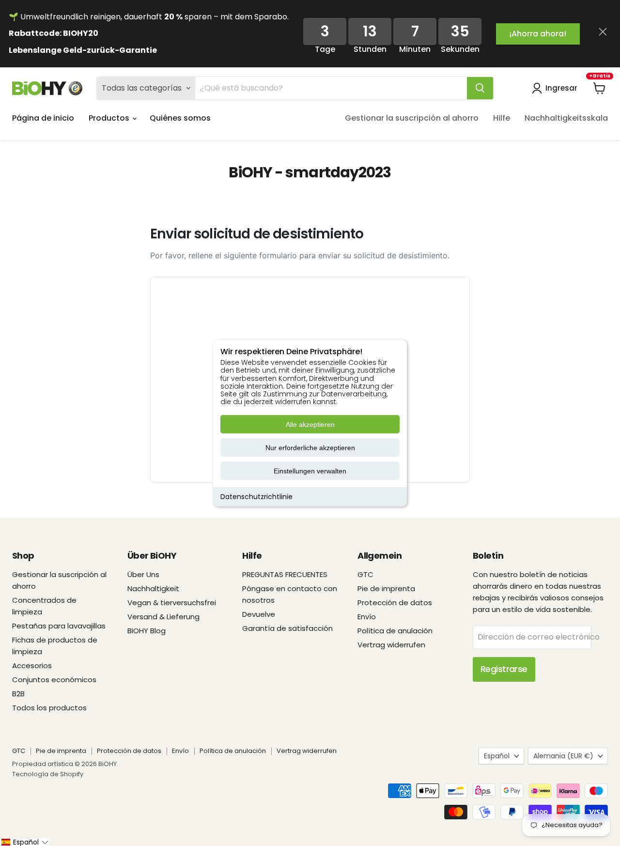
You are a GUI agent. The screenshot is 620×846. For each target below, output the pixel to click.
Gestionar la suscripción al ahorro (412, 118)
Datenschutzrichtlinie (256, 496)
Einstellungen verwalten (310, 471)
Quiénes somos (180, 118)
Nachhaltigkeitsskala (566, 118)
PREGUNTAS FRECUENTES (284, 574)
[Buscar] (480, 88)
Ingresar (561, 88)
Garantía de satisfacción (287, 628)
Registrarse (503, 669)
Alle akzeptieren (310, 424)
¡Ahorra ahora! (538, 33)
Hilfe (501, 118)
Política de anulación (395, 631)
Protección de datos (394, 602)
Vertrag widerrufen (391, 645)
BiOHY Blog (146, 631)
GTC (365, 574)
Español (497, 756)
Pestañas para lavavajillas (59, 626)
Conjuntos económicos (54, 679)
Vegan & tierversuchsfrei (171, 602)
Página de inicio (43, 118)
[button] (24, 842)
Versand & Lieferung (163, 616)
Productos (110, 118)
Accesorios (32, 665)
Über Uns (143, 574)
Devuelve (258, 614)
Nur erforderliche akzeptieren (310, 448)
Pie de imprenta (386, 588)
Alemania (563, 756)
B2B (18, 694)
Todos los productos (49, 708)
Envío (366, 616)
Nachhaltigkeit (153, 588)
